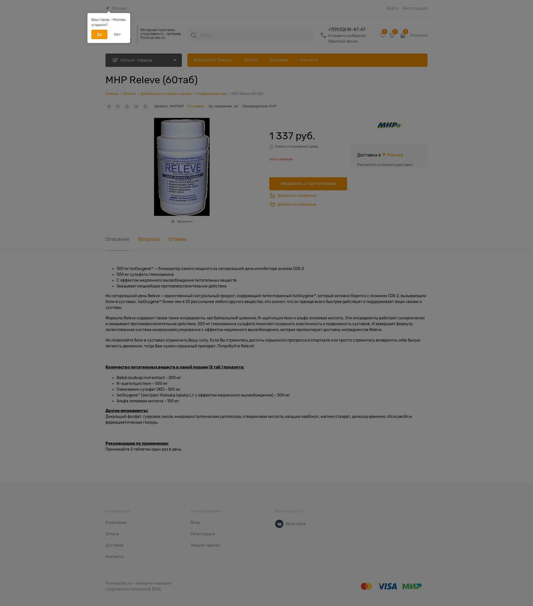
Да (99, 34)
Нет (117, 34)
